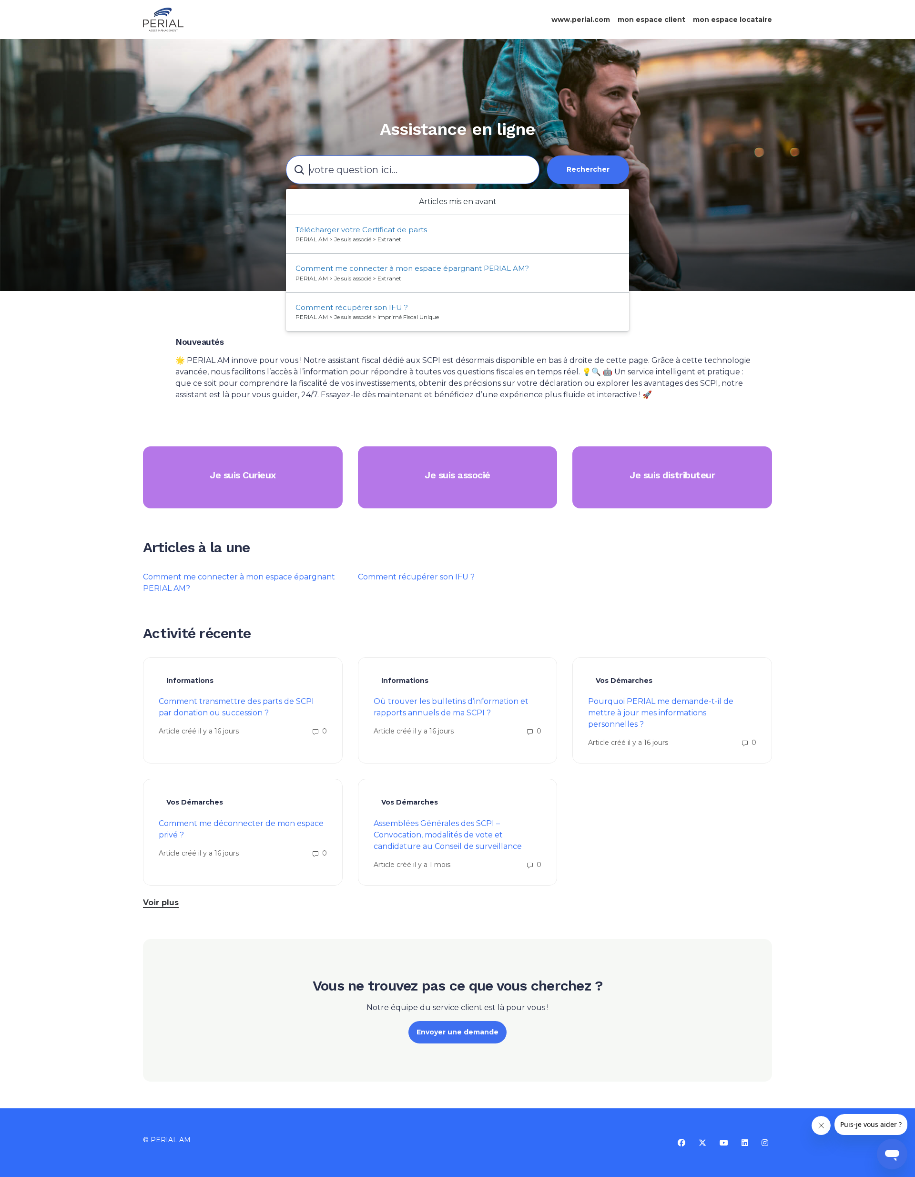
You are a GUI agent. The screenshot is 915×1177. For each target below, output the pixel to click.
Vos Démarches (624, 680)
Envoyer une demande (457, 1032)
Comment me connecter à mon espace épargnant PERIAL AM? (412, 268)
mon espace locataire (732, 19)
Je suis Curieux (243, 475)
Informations (190, 680)
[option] (457, 234)
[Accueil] (163, 19)
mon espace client (651, 19)
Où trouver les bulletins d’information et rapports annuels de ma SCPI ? (451, 707)
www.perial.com (580, 19)
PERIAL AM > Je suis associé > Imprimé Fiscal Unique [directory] (367, 316)
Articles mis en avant (458, 201)
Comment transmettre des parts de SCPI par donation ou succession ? (236, 707)
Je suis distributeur (672, 475)
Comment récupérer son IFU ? (416, 576)
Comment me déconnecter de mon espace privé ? (241, 829)
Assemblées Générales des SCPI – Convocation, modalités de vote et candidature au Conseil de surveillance (448, 835)
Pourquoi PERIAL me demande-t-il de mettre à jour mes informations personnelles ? (660, 713)
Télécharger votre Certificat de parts (361, 229)
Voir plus (161, 902)
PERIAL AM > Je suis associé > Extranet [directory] (348, 239)
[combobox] (412, 169)
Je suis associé (457, 475)
